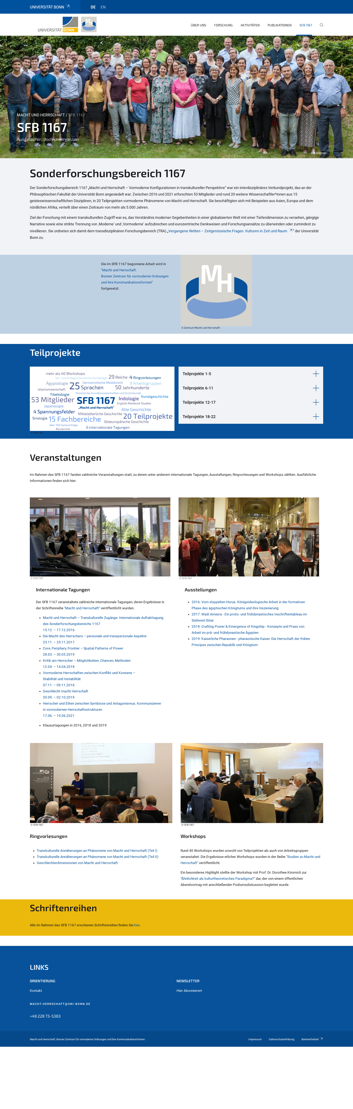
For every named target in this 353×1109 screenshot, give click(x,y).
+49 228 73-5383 (45, 1015)
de (93, 6)
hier (137, 925)
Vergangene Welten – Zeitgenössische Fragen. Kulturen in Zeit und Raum (227, 231)
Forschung (223, 25)
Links (39, 967)
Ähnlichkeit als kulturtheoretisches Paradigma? (217, 879)
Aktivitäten (250, 25)
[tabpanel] (176, 97)
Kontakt (36, 991)
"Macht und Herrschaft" (82, 608)
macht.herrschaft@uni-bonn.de (60, 1004)
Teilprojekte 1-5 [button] (197, 373)
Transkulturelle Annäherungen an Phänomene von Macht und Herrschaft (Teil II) (97, 857)
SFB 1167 (305, 25)
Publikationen (280, 25)
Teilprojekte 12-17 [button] (199, 402)
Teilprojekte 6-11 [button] (198, 388)
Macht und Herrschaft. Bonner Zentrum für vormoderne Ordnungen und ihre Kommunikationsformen (135, 276)
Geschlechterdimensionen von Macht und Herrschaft (77, 863)
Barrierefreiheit (310, 1039)
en (103, 6)
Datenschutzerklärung (281, 1039)
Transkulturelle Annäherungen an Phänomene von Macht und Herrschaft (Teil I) (97, 851)
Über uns (198, 25)
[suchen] (320, 28)
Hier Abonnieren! (189, 991)
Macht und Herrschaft (41, 115)
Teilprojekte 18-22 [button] (199, 416)
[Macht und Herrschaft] (67, 24)
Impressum (255, 1039)
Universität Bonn (47, 6)
